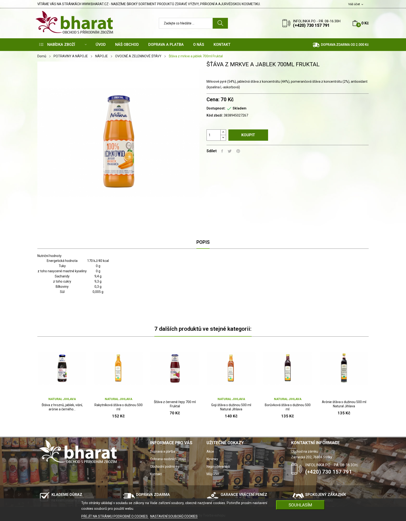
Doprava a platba (162, 451)
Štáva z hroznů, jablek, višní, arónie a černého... (62, 407)
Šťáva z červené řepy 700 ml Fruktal (175, 404)
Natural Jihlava (62, 398)
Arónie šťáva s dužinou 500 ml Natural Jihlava (344, 404)
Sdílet (222, 151)
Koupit (248, 135)
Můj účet (213, 474)
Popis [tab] (203, 242)
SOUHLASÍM (300, 504)
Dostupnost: (216, 108)
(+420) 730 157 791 (311, 25)
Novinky (212, 459)
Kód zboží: (215, 115)
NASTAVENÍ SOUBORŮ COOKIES (174, 516)
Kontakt (156, 474)
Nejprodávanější (218, 466)
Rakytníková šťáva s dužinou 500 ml (118, 407)
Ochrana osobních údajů (168, 459)
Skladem (239, 108)
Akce (210, 451)
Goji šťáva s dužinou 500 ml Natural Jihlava (231, 407)
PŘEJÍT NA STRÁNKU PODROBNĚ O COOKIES (114, 516)
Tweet (229, 151)
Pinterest (238, 151)
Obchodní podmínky (165, 466)
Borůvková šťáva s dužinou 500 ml (288, 407)
